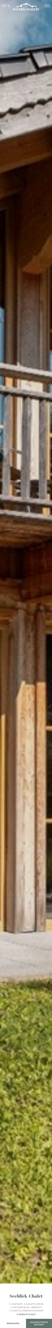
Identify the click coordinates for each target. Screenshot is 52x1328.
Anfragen (13, 1323)
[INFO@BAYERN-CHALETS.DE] (4, 5)
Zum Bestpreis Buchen (39, 1323)
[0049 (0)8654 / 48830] (8, 5)
